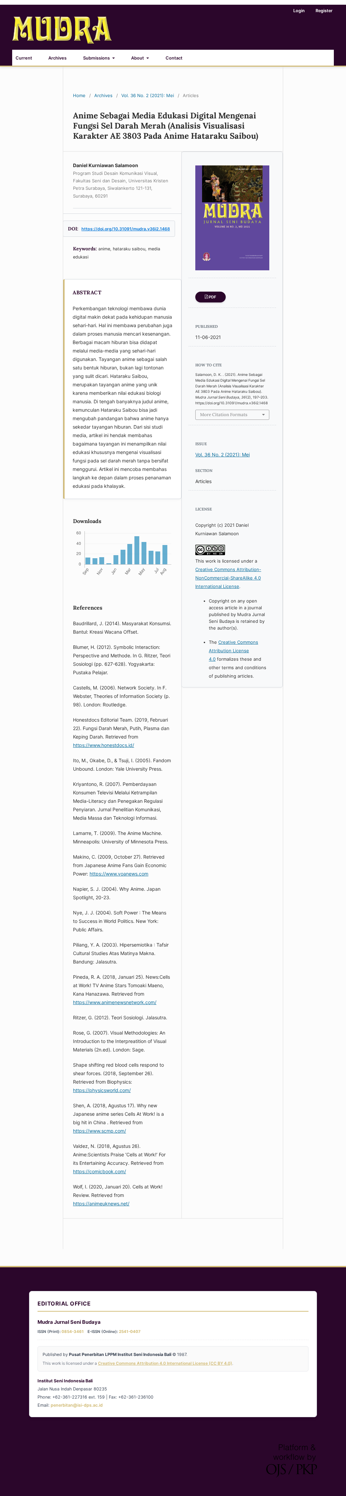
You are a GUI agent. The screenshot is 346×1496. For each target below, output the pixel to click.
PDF (212, 297)
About (138, 58)
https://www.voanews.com (119, 874)
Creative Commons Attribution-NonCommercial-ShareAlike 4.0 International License (228, 578)
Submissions (97, 58)
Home (79, 95)
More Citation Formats (223, 414)
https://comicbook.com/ (99, 1171)
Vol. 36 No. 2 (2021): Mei (147, 95)
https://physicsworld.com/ (102, 1090)
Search (320, 57)
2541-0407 (130, 1331)
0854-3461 (72, 1331)
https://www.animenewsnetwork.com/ (114, 1002)
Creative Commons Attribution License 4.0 (233, 650)
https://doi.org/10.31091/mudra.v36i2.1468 (125, 228)
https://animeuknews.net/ (101, 1203)
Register (324, 10)
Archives (57, 58)
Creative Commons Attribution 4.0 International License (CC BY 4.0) (165, 1363)
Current (24, 58)
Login (299, 10)
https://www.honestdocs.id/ (103, 745)
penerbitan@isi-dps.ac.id (77, 1405)
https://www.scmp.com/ (99, 1131)
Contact (174, 58)
